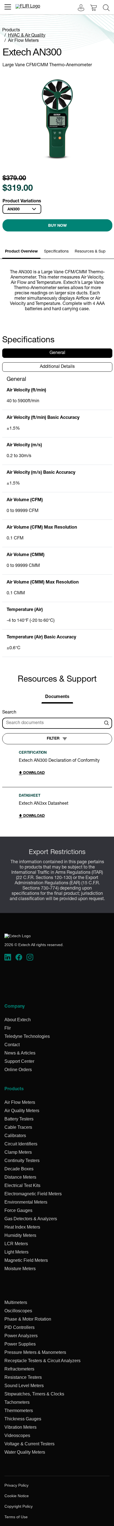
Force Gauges (18, 1210)
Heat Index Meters (22, 1227)
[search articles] (107, 723)
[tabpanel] (57, 516)
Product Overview (21, 252)
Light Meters (16, 1252)
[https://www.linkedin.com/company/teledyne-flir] (7, 957)
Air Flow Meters (23, 41)
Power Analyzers (21, 1335)
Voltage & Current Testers (29, 1443)
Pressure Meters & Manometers (35, 1352)
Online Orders (18, 1069)
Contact (12, 1044)
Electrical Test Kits (22, 1185)
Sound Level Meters (24, 1385)
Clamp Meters (18, 1152)
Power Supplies (20, 1344)
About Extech (17, 1019)
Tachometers (17, 1402)
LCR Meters (16, 1243)
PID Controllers (19, 1327)
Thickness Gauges (22, 1419)
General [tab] (57, 353)
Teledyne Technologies (27, 1036)
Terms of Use (16, 1517)
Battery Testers (18, 1119)
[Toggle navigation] (7, 6)
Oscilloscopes (18, 1310)
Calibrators (15, 1135)
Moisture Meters (20, 1268)
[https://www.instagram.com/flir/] (30, 957)
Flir (7, 1028)
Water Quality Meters (24, 1452)
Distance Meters (20, 1177)
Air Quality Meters (21, 1110)
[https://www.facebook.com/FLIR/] (18, 957)
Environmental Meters (25, 1202)
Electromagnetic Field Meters (33, 1193)
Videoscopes (17, 1435)
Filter (53, 739)
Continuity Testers (22, 1160)
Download (33, 773)
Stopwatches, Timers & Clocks (34, 1394)
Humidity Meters (20, 1235)
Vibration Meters (20, 1427)
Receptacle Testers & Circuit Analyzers (42, 1360)
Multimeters (15, 1302)
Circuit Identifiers (20, 1144)
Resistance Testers (23, 1377)
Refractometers (19, 1369)
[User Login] (78, 8)
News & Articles (19, 1053)
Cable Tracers (18, 1127)
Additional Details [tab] (57, 367)
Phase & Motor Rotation (27, 1319)
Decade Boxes (18, 1168)
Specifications (56, 252)
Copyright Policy (18, 1506)
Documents (57, 697)
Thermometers (18, 1410)
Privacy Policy (16, 1485)
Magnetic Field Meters (26, 1260)
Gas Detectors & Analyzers (30, 1218)
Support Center (19, 1061)
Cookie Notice (16, 1496)
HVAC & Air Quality (26, 36)
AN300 (13, 210)
